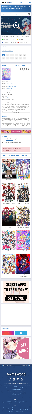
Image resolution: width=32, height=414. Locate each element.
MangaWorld (14, 393)
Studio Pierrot (10, 88)
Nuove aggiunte (7, 408)
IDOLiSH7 (23, 179)
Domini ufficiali (19, 412)
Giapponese (10, 83)
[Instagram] (8, 333)
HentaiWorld (8, 393)
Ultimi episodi (15, 408)
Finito (8, 98)
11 (20, 58)
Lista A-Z (21, 410)
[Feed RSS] (22, 379)
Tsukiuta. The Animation (23, 227)
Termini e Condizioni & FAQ (19, 401)
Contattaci (8, 401)
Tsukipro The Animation (23, 203)
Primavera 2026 (12, 86)
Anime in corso (24, 408)
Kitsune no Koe (8, 179)
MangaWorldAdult (22, 393)
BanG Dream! (9, 251)
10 (16, 58)
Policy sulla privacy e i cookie (10, 403)
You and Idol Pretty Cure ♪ (23, 251)
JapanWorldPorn (16, 394)
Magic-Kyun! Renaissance (9, 274)
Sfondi (26, 410)
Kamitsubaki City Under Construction (23, 275)
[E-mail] (18, 379)
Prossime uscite (7, 410)
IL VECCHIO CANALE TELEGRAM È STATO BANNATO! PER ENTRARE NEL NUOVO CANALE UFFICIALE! (14, 8)
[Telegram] (21, 333)
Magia (8, 90)
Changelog (11, 412)
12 (24, 58)
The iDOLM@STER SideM (9, 203)
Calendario (15, 410)
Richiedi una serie (23, 403)
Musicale (13, 90)
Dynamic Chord (8, 227)
